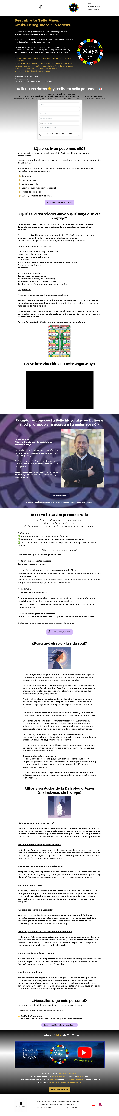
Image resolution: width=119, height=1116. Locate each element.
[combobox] (41, 123)
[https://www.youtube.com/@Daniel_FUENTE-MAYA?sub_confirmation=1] (59, 1055)
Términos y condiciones (44, 1107)
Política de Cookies (72, 1107)
